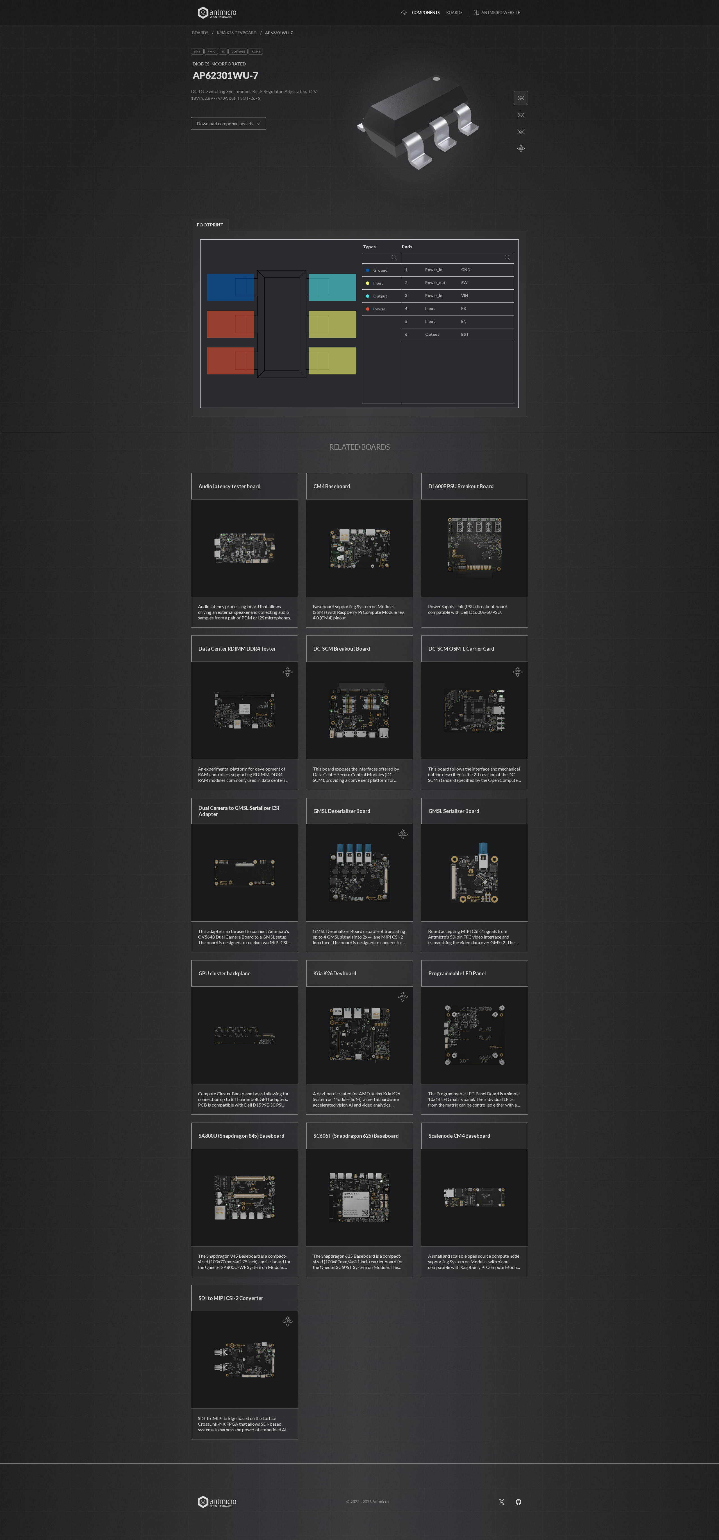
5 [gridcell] (406, 321)
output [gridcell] (432, 334)
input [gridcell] (430, 308)
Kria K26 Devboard (237, 32)
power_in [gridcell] (433, 269)
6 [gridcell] (406, 334)
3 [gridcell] (406, 295)
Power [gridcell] (379, 308)
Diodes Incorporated (219, 63)
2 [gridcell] (406, 282)
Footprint (210, 224)
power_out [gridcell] (435, 282)
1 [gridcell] (406, 269)
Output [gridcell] (380, 296)
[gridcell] (485, 270)
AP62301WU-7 (225, 75)
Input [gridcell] (378, 283)
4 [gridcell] (406, 308)
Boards (200, 32)
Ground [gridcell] (380, 270)
